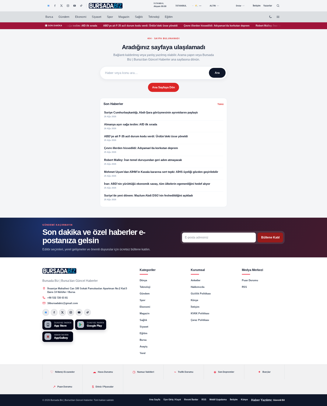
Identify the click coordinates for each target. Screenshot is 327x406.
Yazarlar (267, 5)
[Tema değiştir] (270, 16)
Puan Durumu (250, 280)
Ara (217, 72)
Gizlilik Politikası (201, 293)
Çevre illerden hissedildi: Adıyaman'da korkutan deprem (203, 25)
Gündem (63, 16)
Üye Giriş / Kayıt (172, 399)
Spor (110, 16)
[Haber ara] (278, 5)
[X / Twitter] (61, 6)
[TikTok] (81, 6)
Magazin (123, 16)
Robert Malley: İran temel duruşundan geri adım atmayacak (276, 25)
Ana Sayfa (154, 399)
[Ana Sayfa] (106, 6)
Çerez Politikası (200, 320)
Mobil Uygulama (218, 399)
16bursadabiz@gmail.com (62, 303)
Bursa (49, 16)
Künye (194, 300)
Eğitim (169, 16)
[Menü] (278, 16)
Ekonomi (80, 16)
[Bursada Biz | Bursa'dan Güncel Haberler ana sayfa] (59, 271)
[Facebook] (55, 6)
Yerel (143, 353)
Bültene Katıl (270, 237)
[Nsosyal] (48, 6)
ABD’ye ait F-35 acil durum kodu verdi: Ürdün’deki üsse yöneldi (126, 25)
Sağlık (139, 16)
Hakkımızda (197, 287)
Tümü (220, 104)
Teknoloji (153, 16)
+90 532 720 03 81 (57, 297)
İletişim (257, 5)
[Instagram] (68, 6)
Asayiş (143, 346)
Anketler (195, 280)
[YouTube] (75, 6)
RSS (244, 287)
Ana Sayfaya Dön (163, 87)
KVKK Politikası (200, 313)
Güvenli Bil (279, 400)
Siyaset (96, 16)
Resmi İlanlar (191, 399)
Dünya (143, 280)
